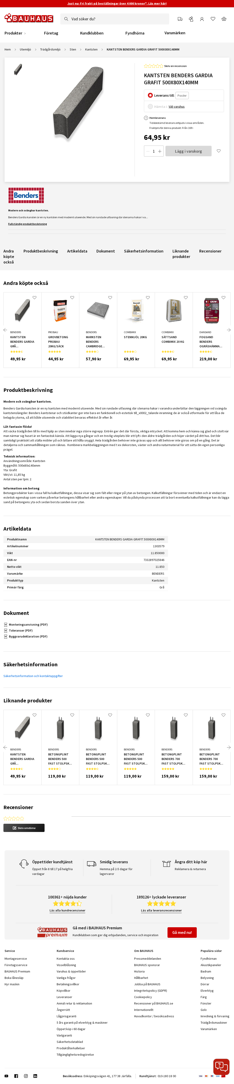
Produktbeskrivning (41, 251)
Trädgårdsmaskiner (214, 1022)
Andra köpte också (8, 256)
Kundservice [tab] (65, 951)
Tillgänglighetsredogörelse (75, 1054)
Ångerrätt (63, 1010)
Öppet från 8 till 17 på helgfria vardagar (52, 871)
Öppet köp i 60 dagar (71, 1029)
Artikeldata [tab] (17, 528)
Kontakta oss (66, 958)
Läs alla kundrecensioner (67, 910)
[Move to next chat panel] (221, 1067)
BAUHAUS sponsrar (147, 965)
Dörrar (205, 984)
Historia (139, 971)
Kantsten (91, 49)
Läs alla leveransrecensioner (161, 910)
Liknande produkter (181, 253)
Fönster (206, 1003)
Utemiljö (25, 49)
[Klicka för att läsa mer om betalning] (214, 1076)
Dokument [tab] (16, 612)
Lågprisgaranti (66, 1016)
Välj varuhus (177, 106)
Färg (204, 997)
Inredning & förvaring (215, 1016)
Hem (8, 49)
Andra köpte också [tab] (25, 283)
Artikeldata (77, 251)
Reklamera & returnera (190, 869)
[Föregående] (5, 330)
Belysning (207, 978)
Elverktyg (207, 990)
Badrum (206, 971)
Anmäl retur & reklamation (74, 1003)
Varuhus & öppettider (71, 971)
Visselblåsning (66, 965)
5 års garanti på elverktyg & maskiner (82, 1022)
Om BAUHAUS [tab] (143, 951)
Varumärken (175, 32)
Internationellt (143, 1010)
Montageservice (16, 958)
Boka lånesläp (14, 978)
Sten (73, 49)
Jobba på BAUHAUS (147, 984)
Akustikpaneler (211, 965)
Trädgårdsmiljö (50, 49)
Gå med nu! (182, 932)
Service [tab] (10, 951)
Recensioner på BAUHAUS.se (153, 1003)
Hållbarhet (141, 978)
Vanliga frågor (66, 978)
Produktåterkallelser (71, 1048)
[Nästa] (228, 330)
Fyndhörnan (209, 958)
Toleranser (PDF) (21, 630)
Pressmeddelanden (147, 958)
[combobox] (114, 18)
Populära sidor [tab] (211, 951)
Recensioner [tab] (18, 807)
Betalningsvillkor (68, 984)
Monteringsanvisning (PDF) (28, 624)
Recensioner (210, 251)
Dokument (105, 251)
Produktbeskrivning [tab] (28, 389)
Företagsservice (16, 965)
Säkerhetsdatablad (70, 1042)
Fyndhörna (134, 33)
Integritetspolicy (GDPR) (150, 990)
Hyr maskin (12, 984)
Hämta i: (161, 106)
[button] (24, 828)
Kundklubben (92, 33)
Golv (204, 1010)
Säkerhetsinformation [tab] (30, 664)
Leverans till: (164, 95)
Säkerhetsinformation (143, 251)
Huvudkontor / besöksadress (154, 1016)
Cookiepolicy (143, 997)
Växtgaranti (64, 1035)
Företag (51, 33)
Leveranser (64, 997)
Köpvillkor (63, 990)
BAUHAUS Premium (17, 971)
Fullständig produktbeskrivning (27, 224)
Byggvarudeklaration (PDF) (28, 636)
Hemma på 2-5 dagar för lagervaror (116, 871)
